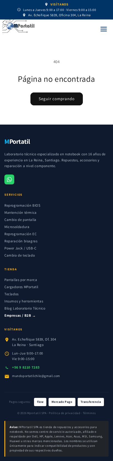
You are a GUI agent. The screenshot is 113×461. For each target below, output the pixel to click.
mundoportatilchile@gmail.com (36, 376)
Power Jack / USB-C (20, 248)
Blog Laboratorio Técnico (24, 308)
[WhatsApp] (9, 179)
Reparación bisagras (20, 241)
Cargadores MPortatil (21, 287)
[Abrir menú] (104, 29)
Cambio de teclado (19, 255)
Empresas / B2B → (20, 315)
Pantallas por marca (20, 279)
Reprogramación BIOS (22, 205)
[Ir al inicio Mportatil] (47, 27)
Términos (89, 413)
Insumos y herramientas (23, 301)
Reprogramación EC (20, 234)
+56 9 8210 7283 (26, 367)
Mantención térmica (20, 212)
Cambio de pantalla (20, 219)
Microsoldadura (16, 226)
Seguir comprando (57, 98)
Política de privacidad (64, 413)
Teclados (11, 294)
